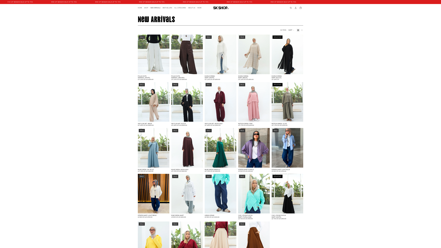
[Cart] (300, 7)
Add (301, 164)
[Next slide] (166, 54)
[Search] (290, 7)
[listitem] (199, 7)
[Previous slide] (141, 54)
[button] (291, 30)
